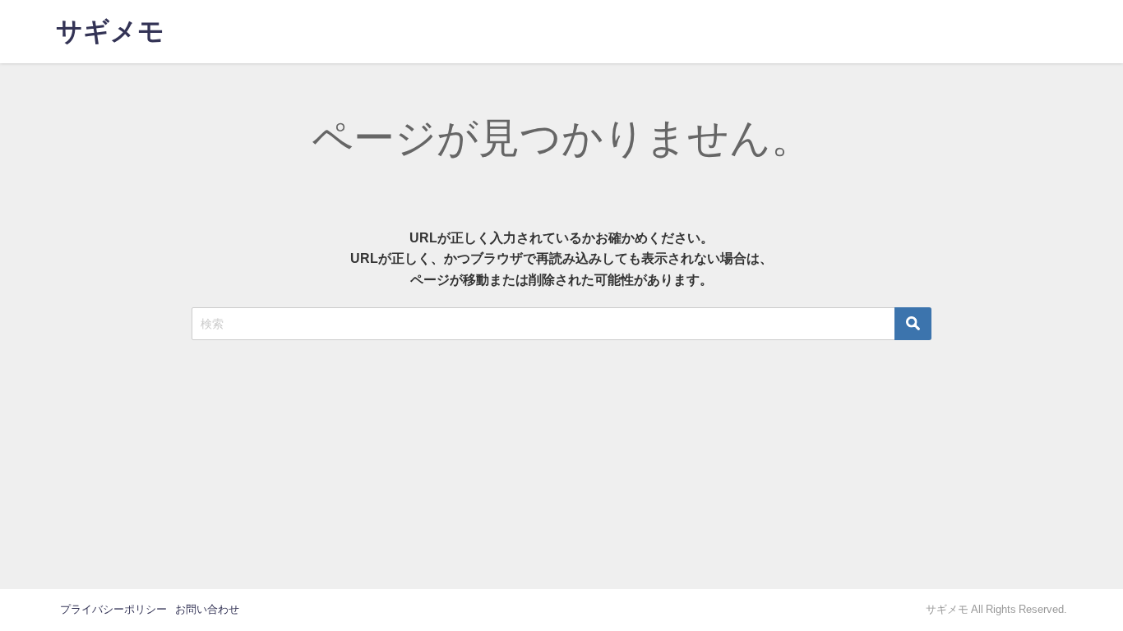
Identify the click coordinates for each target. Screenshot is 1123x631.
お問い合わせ (207, 609)
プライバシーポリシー (113, 609)
